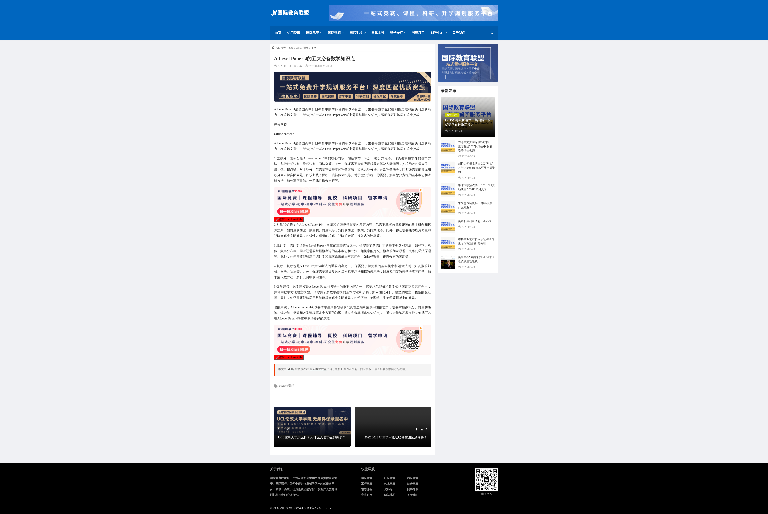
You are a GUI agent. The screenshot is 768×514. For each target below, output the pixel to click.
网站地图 (389, 494)
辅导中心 (437, 32)
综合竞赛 (412, 483)
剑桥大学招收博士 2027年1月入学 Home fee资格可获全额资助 (476, 168)
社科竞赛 (389, 478)
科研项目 (418, 32)
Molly (290, 369)
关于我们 (458, 32)
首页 (278, 32)
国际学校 (356, 32)
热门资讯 (293, 32)
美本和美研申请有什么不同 (475, 221)
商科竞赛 (412, 478)
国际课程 (334, 32)
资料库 (388, 489)
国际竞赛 (312, 32)
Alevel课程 (302, 47)
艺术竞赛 (389, 483)
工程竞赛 (366, 483)
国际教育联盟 (318, 369)
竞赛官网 (366, 494)
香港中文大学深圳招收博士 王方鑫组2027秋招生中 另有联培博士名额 (475, 146)
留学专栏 (396, 32)
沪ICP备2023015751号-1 (319, 507)
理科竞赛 (366, 478)
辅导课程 (366, 489)
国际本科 (377, 32)
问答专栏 (412, 489)
